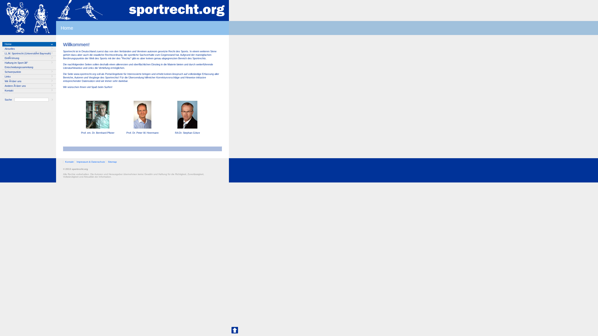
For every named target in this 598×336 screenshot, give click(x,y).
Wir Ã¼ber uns (13, 81)
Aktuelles (10, 48)
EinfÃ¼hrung (12, 58)
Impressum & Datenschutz (91, 162)
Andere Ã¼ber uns (15, 85)
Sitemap (112, 162)
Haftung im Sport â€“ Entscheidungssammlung (19, 65)
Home (8, 44)
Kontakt (9, 90)
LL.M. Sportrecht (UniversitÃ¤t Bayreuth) (28, 53)
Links (8, 76)
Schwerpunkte (13, 71)
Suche (8, 99)
